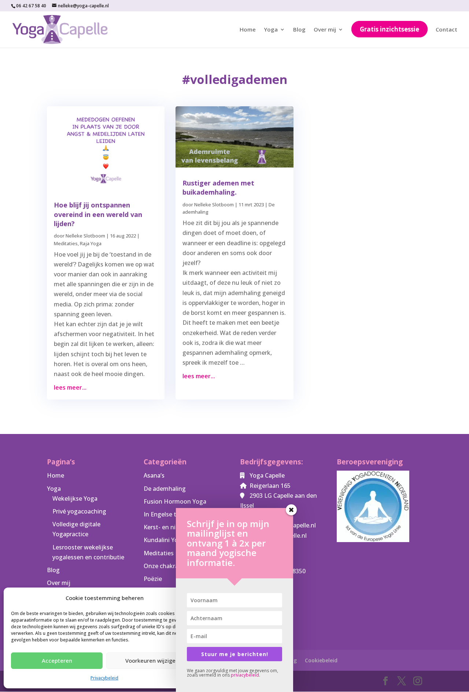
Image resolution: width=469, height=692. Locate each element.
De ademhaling (165, 489)
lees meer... (70, 387)
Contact (446, 30)
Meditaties (66, 243)
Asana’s (154, 475)
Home (248, 30)
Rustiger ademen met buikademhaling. (218, 187)
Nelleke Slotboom (85, 235)
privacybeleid (245, 675)
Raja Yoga (90, 243)
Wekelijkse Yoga (74, 498)
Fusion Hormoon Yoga (175, 501)
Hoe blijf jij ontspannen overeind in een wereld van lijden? (98, 214)
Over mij (325, 30)
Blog (299, 30)
